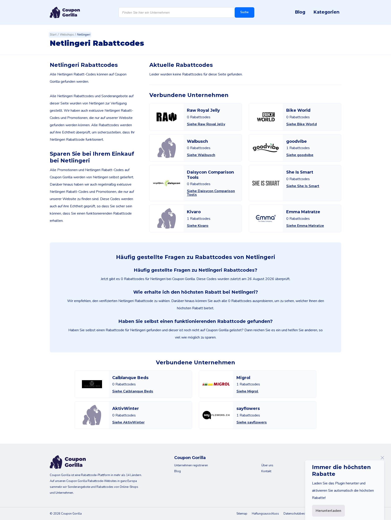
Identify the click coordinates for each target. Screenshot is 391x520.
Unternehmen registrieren (191, 465)
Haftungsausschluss (265, 514)
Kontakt (266, 471)
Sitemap (241, 514)
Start (53, 35)
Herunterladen (328, 510)
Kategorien (326, 12)
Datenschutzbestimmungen (301, 514)
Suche (244, 12)
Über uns (267, 465)
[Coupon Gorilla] (65, 12)
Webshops (67, 35)
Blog (300, 12)
